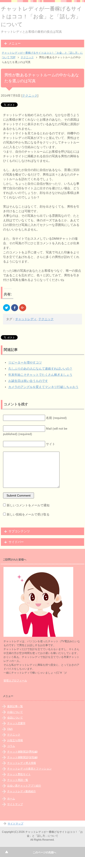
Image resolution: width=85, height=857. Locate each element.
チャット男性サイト (19, 774)
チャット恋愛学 (16, 723)
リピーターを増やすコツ (25, 362)
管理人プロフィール (15, 680)
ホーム (11, 798)
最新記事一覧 (15, 706)
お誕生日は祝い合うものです (28, 380)
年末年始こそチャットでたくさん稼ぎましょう (40, 374)
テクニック (29, 95)
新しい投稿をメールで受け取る (28, 514)
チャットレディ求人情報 (21, 763)
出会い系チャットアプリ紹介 (24, 785)
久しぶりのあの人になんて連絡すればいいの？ (40, 368)
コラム (11, 746)
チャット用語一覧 (17, 780)
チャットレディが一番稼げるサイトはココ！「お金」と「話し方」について (41, 16)
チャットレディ (26, 319)
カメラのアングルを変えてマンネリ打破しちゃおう (43, 387)
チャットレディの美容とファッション (29, 768)
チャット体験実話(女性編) (22, 757)
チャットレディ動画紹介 (21, 791)
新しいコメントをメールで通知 (28, 505)
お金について (15, 712)
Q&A (10, 729)
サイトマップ (15, 804)
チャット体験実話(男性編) (22, 751)
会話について (15, 717)
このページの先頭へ (44, 852)
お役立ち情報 (15, 740)
